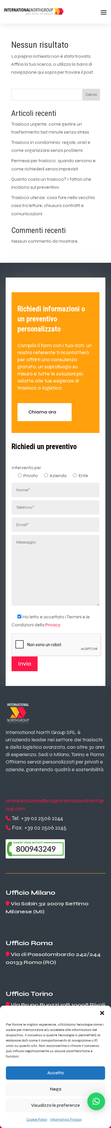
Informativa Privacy (66, 1119)
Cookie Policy (36, 1119)
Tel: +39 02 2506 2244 (37, 818)
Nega (55, 1089)
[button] (102, 1013)
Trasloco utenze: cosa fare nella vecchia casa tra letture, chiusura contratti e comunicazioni (53, 205)
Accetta (55, 1073)
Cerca (91, 94)
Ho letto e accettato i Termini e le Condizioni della (51, 621)
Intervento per (26, 467)
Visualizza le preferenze (55, 1105)
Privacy (52, 625)
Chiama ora (42, 412)
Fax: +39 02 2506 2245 (39, 827)
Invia (24, 663)
